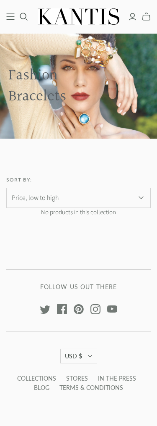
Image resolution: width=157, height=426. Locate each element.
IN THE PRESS (117, 378)
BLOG (41, 387)
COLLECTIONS (36, 378)
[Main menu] (10, 17)
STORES (77, 378)
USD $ (73, 356)
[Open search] (24, 17)
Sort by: (19, 179)
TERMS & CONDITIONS (91, 387)
